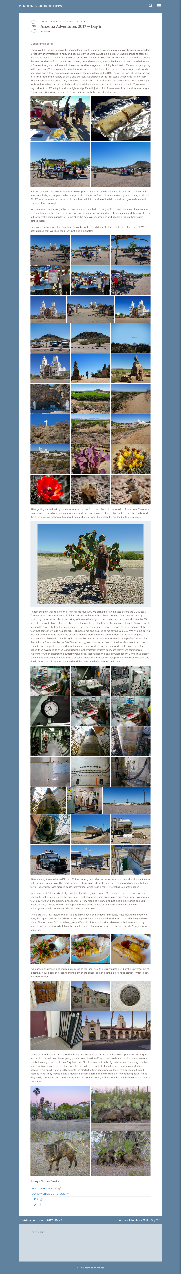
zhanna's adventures (40, 6)
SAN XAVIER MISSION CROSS (48, 1193)
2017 (61, 22)
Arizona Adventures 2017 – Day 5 (42, 1220)
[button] (159, 5)
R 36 (34, 1204)
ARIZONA (53, 22)
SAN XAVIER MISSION (44, 1188)
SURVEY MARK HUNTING (76, 22)
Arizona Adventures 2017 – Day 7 (138, 1220)
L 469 (35, 1199)
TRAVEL (44, 22)
